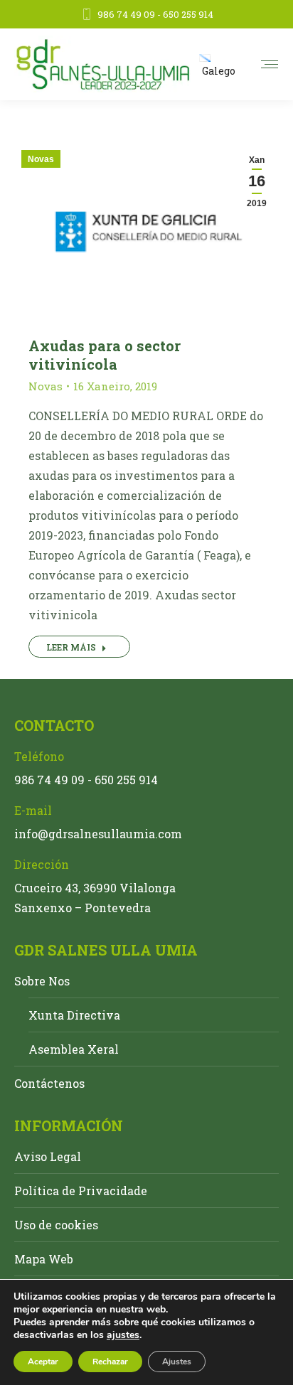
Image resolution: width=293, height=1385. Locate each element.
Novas (41, 159)
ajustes (123, 1335)
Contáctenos (49, 1083)
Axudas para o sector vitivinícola (104, 354)
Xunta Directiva (74, 1014)
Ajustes (176, 1361)
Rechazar (110, 1361)
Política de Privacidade (80, 1190)
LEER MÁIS (71, 647)
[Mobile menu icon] (269, 64)
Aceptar (43, 1361)
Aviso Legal (47, 1156)
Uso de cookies (56, 1224)
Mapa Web (43, 1258)
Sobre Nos (42, 980)
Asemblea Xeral (73, 1049)
